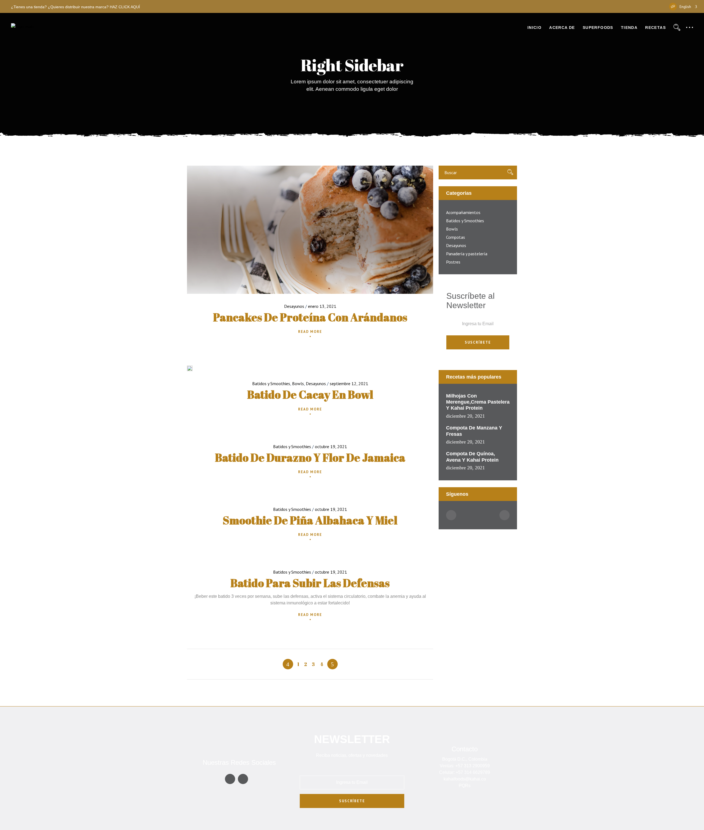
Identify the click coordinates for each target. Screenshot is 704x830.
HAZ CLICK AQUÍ (125, 7)
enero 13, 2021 (322, 306)
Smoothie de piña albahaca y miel (310, 520)
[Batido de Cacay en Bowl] (190, 368)
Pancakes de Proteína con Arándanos (310, 317)
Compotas (455, 237)
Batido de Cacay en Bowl (310, 394)
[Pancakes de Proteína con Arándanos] (310, 230)
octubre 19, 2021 (331, 446)
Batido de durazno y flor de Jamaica (310, 457)
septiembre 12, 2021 (349, 383)
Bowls (298, 383)
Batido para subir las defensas (310, 583)
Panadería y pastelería (466, 253)
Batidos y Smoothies (271, 383)
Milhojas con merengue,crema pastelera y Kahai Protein (478, 402)
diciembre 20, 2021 (465, 416)
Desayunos (294, 306)
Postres (453, 262)
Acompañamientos (463, 212)
